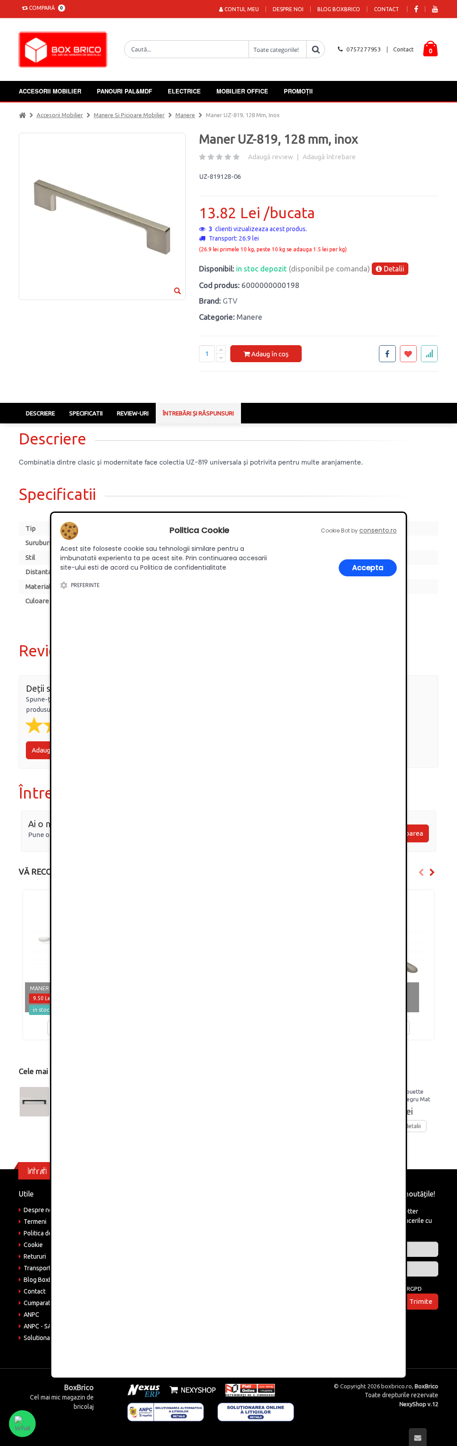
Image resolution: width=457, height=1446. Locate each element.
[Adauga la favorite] (408, 353)
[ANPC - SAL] (165, 1411)
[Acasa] (22, 115)
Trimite (420, 1301)
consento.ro (378, 530)
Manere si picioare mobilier (129, 115)
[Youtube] (435, 9)
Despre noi (288, 9)
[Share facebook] (387, 353)
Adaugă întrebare (329, 157)
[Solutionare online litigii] (255, 1411)
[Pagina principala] (65, 50)
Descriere (40, 413)
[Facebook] (416, 9)
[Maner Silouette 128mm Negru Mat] (34, 1101)
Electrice (184, 91)
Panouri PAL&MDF (124, 91)
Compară (45, 8)
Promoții (298, 91)
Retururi (35, 1256)
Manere (185, 115)
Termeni (35, 1221)
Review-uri (133, 413)
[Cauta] (315, 49)
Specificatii (86, 413)
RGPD (414, 1288)
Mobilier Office (242, 91)
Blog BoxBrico (338, 9)
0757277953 (363, 49)
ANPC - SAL (39, 1326)
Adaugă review (270, 157)
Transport (37, 1268)
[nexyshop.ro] (191, 1389)
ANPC (31, 1314)
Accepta (367, 567)
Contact (386, 9)
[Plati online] (247, 1389)
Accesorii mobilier (50, 91)
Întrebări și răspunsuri (198, 413)
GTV (230, 300)
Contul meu (241, 9)
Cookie (33, 1244)
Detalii (393, 269)
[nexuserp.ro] (144, 1389)
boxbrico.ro (396, 1386)
